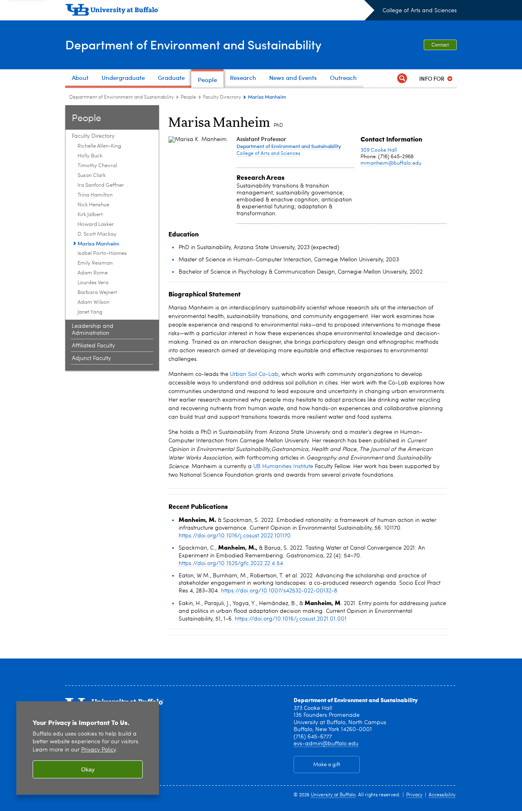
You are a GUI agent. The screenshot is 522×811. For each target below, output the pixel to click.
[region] (87, 748)
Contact (440, 45)
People (188, 97)
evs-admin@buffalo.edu (326, 744)
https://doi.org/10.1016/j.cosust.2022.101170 (235, 536)
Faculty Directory (222, 97)
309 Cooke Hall (379, 150)
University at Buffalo (333, 795)
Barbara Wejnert (97, 292)
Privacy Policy (98, 750)
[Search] (402, 78)
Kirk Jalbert (90, 214)
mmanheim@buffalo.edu (391, 163)
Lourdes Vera (92, 282)
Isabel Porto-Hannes (102, 253)
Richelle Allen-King (99, 146)
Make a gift (326, 764)
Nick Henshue (93, 205)
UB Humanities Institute (283, 466)
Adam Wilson (93, 302)
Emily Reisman (95, 263)
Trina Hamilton (95, 195)
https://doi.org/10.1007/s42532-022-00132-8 (279, 591)
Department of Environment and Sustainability (193, 44)
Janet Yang (89, 312)
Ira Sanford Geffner (100, 185)
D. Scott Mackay (97, 234)
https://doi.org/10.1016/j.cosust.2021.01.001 (291, 619)
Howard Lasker (95, 224)
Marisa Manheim (98, 243)
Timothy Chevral (97, 165)
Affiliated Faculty (93, 346)
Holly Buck (89, 156)
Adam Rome (92, 273)
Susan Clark (91, 175)
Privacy (414, 795)
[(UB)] (219, 11)
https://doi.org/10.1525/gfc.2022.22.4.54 (231, 563)
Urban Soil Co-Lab (254, 374)
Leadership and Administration (92, 329)
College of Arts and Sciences (420, 10)
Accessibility (442, 795)
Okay (88, 769)
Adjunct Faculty (91, 358)
